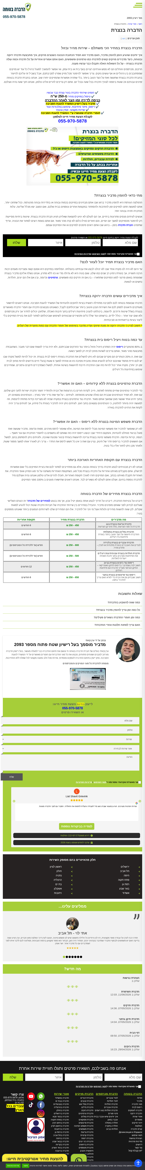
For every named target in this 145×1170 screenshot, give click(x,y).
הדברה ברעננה (62, 1151)
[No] (141, 1165)
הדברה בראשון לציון (60, 1126)
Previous (139, 801)
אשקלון (58, 888)
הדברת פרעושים (86, 1123)
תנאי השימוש (98, 254)
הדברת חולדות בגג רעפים (106, 1110)
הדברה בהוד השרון (60, 1147)
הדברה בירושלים (61, 1113)
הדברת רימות (87, 1138)
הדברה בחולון (62, 1110)
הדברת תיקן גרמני (129, 1019)
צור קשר (138, 1147)
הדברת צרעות (87, 1132)
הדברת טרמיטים (86, 1113)
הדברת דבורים (86, 1098)
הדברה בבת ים (62, 1101)
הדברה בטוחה (133, 1093)
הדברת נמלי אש (86, 1104)
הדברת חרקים (131, 1005)
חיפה (126, 875)
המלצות (138, 1126)
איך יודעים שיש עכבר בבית (106, 1116)
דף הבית (134, 1032)
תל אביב (124, 871)
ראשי (140, 24)
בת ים (58, 884)
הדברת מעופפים (86, 1147)
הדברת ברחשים (86, 1144)
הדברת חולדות (111, 1104)
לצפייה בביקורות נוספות (76, 826)
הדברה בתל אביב (61, 1135)
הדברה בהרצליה (61, 1107)
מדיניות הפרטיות (82, 254)
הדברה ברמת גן (62, 1132)
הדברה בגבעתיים (61, 1104)
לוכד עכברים (112, 1098)
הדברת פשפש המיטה (83, 1126)
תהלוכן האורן (87, 1154)
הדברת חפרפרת (130, 991)
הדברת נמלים (87, 1116)
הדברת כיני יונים (86, 1141)
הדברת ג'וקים (131, 1046)
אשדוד (125, 893)
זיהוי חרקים (137, 1123)
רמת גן (125, 884)
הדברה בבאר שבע (60, 1141)
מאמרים (138, 1119)
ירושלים (125, 866)
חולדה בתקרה (111, 1126)
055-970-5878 (14, 17)
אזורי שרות (132, 24)
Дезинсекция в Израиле (130, 1132)
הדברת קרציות (86, 1135)
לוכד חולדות (112, 1101)
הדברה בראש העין (60, 1123)
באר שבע (124, 888)
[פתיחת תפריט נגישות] (138, 1163)
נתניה (59, 875)
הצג (123, 38)
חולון (59, 871)
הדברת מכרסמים (107, 1093)
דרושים (139, 1144)
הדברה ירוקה (136, 1113)
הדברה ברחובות (61, 1129)
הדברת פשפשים (86, 1129)
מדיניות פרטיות (135, 1141)
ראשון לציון (56, 866)
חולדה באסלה (111, 1123)
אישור (25, 1165)
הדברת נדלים (87, 1107)
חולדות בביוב (112, 1129)
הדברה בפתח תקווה (60, 1119)
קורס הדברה (136, 1129)
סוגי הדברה (137, 1104)
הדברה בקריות (62, 1144)
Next (14, 801)
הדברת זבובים (87, 1101)
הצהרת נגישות (131, 978)
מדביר (139, 1101)
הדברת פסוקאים (86, 1119)
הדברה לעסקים (135, 1110)
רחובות (58, 893)
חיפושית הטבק (86, 1151)
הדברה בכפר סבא (61, 1116)
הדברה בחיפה (62, 1138)
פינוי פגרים (113, 1113)
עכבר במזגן (113, 1119)
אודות (139, 1098)
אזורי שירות (61, 1093)
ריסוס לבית (137, 1107)
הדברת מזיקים (84, 1093)
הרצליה (58, 879)
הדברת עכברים (111, 1107)
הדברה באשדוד (62, 1098)
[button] (72, 121)
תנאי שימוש (137, 1135)
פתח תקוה (123, 879)
